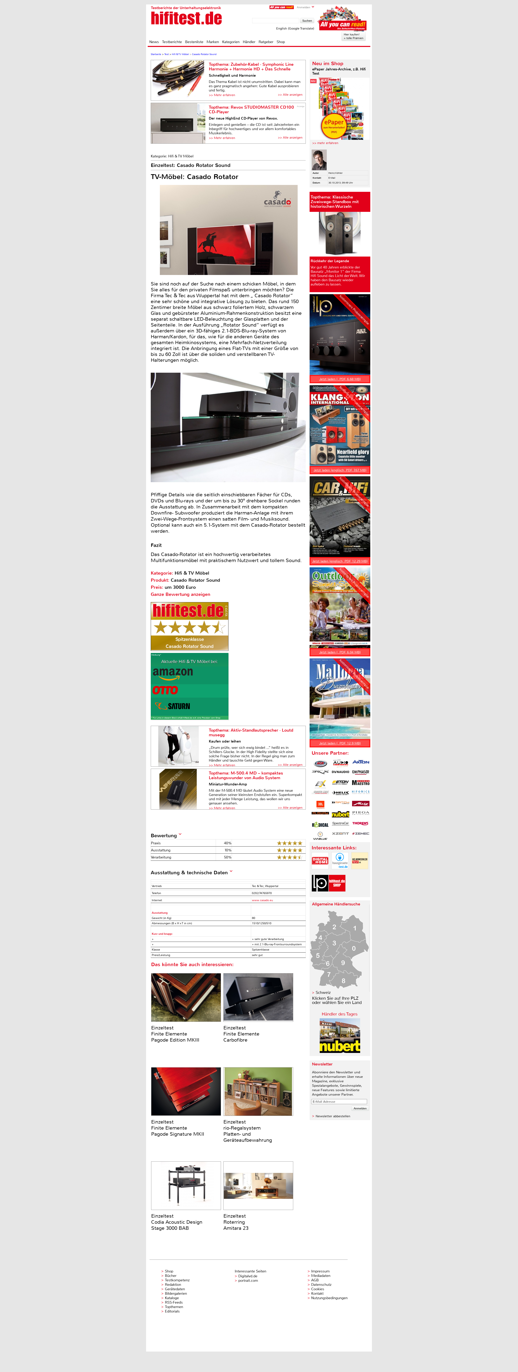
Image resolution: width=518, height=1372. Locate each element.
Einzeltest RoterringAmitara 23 (235, 1222)
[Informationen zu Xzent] (340, 836)
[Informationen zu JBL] (320, 805)
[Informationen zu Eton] (340, 784)
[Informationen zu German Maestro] (360, 784)
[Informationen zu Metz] (360, 805)
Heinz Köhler (335, 173)
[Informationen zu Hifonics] (360, 795)
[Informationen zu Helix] (340, 795)
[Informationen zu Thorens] (360, 825)
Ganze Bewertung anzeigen (180, 594)
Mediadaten (320, 1275)
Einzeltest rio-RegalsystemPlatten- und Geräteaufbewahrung (247, 1131)
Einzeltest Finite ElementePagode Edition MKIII (175, 1034)
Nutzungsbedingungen (329, 1298)
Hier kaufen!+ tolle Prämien (353, 36)
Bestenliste (194, 41)
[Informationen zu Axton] (360, 764)
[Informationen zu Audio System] (340, 764)
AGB (315, 1280)
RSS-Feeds (174, 1302)
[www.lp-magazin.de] (320, 895)
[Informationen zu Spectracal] (340, 825)
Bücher (170, 1275)
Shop (281, 41)
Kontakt (317, 1293)
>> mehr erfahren (325, 143)
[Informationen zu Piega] (360, 815)
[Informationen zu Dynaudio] (340, 774)
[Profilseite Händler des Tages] (340, 1052)
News (154, 41)
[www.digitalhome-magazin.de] (320, 872)
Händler (249, 41)
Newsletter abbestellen (333, 1116)
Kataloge (172, 1298)
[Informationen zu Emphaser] (360, 774)
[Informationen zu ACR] (320, 764)
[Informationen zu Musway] (320, 815)
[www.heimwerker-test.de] (359, 872)
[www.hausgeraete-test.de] (339, 872)
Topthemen (174, 1306)
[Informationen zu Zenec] (360, 836)
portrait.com (248, 1280)
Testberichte (172, 41)
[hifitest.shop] (337, 895)
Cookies (317, 1289)
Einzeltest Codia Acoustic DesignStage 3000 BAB (176, 1222)
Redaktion (173, 1284)
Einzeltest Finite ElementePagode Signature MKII (177, 1128)
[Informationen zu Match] (340, 805)
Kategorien (231, 41)
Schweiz (323, 992)
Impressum (320, 1271)
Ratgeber (266, 41)
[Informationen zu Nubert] (340, 815)
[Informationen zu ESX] (320, 784)
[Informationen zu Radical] (320, 825)
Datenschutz (321, 1284)
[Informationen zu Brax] (320, 774)
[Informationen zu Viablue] (320, 836)
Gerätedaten (175, 1289)
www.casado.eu (262, 900)
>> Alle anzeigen (290, 94)
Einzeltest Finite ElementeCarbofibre (241, 1034)
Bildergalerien (176, 1293)
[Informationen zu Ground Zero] (320, 795)
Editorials (172, 1311)
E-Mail (331, 177)
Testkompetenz (177, 1280)
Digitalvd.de (247, 1276)
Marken (213, 41)
